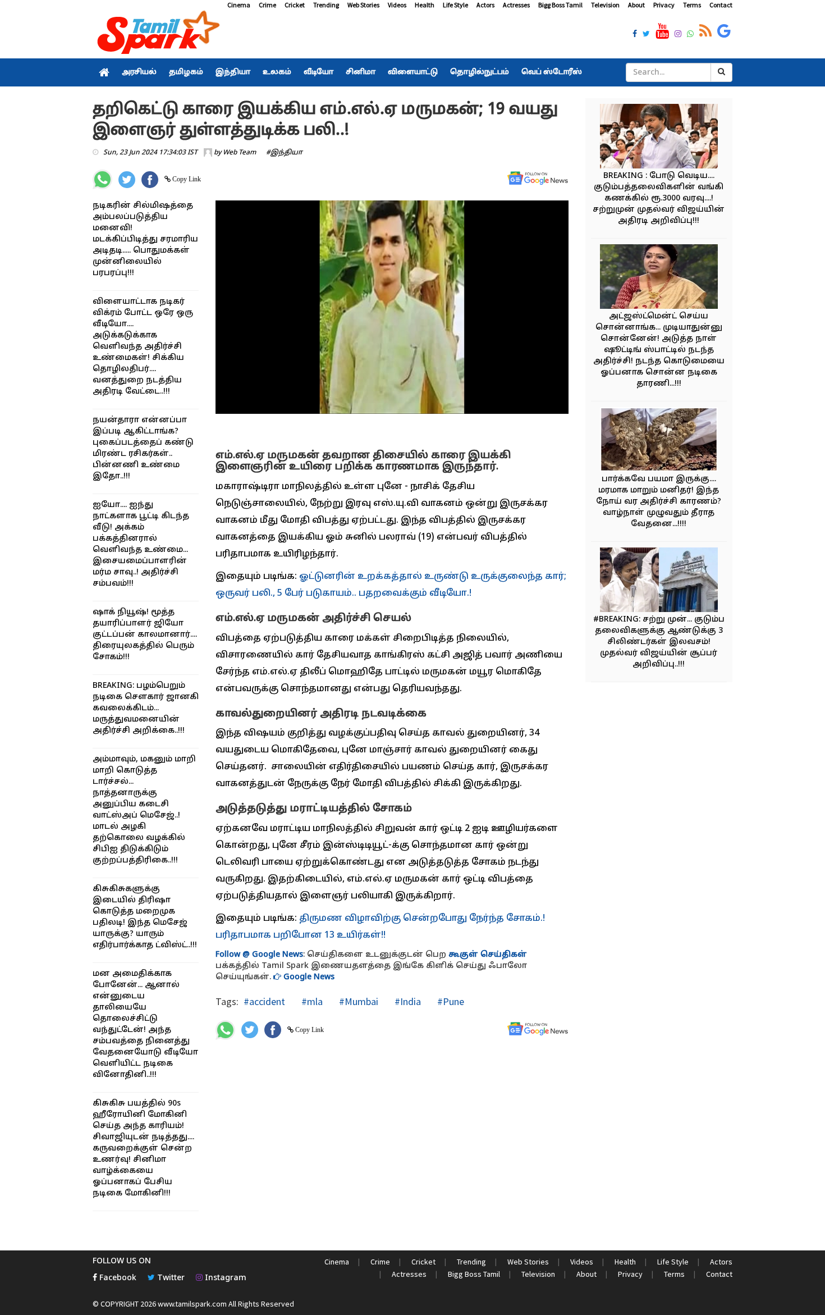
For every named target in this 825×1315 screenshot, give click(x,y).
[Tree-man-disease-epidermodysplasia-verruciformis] (659, 441)
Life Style (455, 5)
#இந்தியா (284, 153)
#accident (264, 1001)
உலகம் (277, 72)
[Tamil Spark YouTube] (662, 31)
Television (605, 5)
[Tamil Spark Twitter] (646, 35)
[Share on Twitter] (126, 179)
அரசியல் (139, 72)
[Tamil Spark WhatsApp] (690, 35)
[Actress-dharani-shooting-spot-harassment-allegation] (659, 278)
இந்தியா (233, 72)
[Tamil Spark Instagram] (678, 35)
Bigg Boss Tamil (560, 5)
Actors (485, 5)
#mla (311, 1001)
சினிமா (360, 72)
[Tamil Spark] (157, 34)
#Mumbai (357, 1001)
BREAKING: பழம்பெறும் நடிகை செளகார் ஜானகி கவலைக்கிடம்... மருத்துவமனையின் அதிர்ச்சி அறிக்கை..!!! (146, 708)
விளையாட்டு (413, 72)
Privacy (664, 5)
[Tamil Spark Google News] (724, 31)
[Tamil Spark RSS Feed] (705, 31)
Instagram (224, 1278)
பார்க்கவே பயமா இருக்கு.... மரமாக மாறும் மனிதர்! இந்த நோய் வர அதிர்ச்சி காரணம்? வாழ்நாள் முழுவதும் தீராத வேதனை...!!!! (658, 501)
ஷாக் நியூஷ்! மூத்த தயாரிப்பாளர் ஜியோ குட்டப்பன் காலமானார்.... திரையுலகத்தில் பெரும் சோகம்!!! (145, 635)
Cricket (295, 5)
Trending (326, 5)
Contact (720, 5)
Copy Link (186, 179)
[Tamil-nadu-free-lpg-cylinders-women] (659, 581)
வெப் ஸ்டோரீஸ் (551, 72)
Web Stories (363, 5)
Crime (267, 5)
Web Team (239, 153)
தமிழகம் (186, 72)
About (636, 5)
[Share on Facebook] (149, 179)
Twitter (170, 1278)
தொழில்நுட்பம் (479, 72)
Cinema (238, 5)
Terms (692, 5)
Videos (397, 5)
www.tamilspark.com (192, 1304)
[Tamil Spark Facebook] (634, 35)
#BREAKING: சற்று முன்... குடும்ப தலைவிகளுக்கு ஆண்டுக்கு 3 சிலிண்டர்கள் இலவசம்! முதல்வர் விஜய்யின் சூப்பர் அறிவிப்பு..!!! (659, 642)
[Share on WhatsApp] (102, 179)
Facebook (116, 1278)
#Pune (449, 1001)
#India (406, 1001)
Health (424, 5)
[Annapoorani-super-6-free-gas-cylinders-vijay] (659, 138)
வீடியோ (318, 72)
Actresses (516, 5)
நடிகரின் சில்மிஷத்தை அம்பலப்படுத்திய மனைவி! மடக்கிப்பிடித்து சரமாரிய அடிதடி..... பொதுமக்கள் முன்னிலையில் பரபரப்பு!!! (145, 239)
